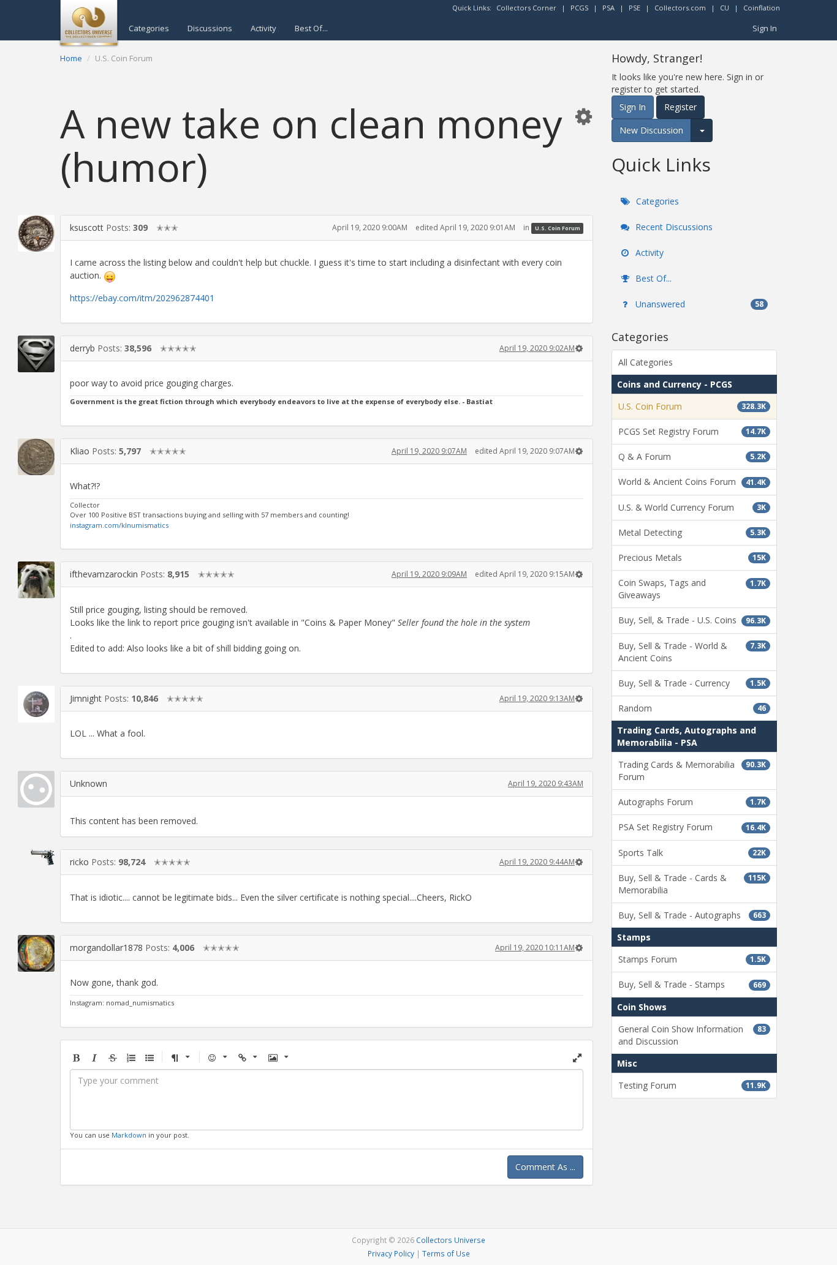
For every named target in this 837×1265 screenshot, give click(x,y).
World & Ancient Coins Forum (692, 481)
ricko (79, 862)
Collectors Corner (526, 7)
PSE (634, 7)
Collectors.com (680, 7)
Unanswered (698, 304)
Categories (149, 28)
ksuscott (87, 227)
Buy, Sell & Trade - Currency (692, 683)
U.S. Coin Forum (557, 228)
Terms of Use (446, 1253)
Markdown (129, 1134)
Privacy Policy (391, 1253)
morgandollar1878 (106, 947)
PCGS (579, 7)
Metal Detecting (692, 532)
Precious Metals (692, 557)
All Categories (645, 362)
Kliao (79, 451)
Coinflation (761, 7)
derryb (82, 348)
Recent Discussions (673, 227)
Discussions (209, 28)
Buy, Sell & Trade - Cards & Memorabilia (692, 884)
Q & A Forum (692, 456)
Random (692, 708)
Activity (263, 28)
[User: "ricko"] (36, 857)
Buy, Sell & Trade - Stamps (692, 984)
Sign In (764, 28)
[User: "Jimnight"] (36, 704)
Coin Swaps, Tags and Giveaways (692, 589)
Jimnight (86, 698)
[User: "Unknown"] (36, 789)
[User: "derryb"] (36, 354)
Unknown (88, 783)
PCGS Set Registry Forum (692, 431)
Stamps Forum (692, 959)
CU (724, 7)
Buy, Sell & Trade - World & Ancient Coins (692, 652)
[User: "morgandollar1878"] (36, 953)
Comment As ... (545, 1167)
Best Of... (311, 28)
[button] (583, 116)
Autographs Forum (692, 802)
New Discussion (651, 130)
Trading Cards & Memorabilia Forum (692, 771)
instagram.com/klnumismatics (119, 525)
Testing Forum (692, 1085)
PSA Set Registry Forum (692, 827)
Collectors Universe (450, 1240)
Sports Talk (692, 852)
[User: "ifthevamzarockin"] (36, 579)
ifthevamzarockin (104, 574)
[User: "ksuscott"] (36, 233)
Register (680, 107)
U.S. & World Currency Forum (692, 507)
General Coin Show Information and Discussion (692, 1035)
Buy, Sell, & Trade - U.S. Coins (692, 620)
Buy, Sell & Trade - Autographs (692, 915)
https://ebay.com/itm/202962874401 (142, 298)
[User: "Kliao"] (36, 456)
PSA (608, 7)
